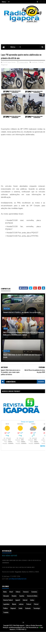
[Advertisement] (23, 35)
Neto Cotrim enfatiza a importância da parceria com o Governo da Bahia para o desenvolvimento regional (23, 333)
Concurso (26, 592)
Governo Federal (8, 600)
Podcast (28, 604)
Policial (40, 62)
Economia (34, 592)
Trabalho (5, 612)
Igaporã (18, 600)
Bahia (5, 328)
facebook (41, 382)
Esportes (21, 596)
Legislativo (6, 604)
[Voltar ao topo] (23, 622)
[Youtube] (40, 1)
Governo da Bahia (32, 596)
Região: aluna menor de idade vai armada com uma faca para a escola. (22, 355)
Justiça (32, 600)
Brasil (11, 592)
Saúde (20, 608)
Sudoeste (28, 608)
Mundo (14, 604)
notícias (34, 62)
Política (5, 608)
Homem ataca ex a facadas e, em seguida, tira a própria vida (22, 312)
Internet (25, 600)
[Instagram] (43, 1)
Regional (4, 65)
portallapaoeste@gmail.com (17, 578)
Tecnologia (36, 608)
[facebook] (37, 1)
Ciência (18, 592)
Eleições (14, 596)
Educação (6, 596)
